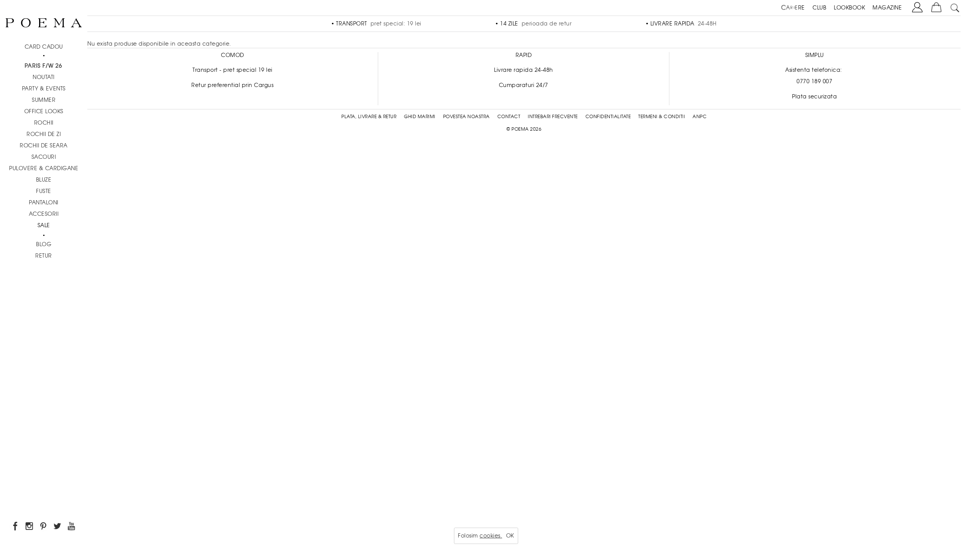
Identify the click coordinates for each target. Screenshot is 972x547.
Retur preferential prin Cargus (232, 85)
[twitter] (58, 527)
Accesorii (44, 214)
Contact (509, 116)
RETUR (43, 256)
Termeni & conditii (661, 116)
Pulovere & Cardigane (43, 168)
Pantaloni (43, 202)
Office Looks (43, 111)
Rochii (44, 123)
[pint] (44, 527)
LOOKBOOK (849, 8)
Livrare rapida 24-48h (523, 70)
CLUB (819, 8)
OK (510, 536)
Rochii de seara (44, 145)
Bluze (44, 180)
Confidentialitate (608, 116)
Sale (44, 225)
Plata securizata (814, 96)
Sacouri (44, 157)
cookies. (491, 536)
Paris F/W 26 (43, 66)
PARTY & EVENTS (44, 88)
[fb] (16, 527)
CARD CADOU (44, 47)
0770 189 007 (814, 81)
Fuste (43, 191)
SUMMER (43, 100)
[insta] (30, 527)
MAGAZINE (887, 8)
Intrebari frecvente (553, 116)
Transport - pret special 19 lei (233, 70)
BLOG (43, 244)
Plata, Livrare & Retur (368, 116)
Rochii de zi (44, 134)
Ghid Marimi (420, 116)
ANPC (700, 116)
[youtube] (72, 527)
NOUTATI (44, 77)
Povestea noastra (466, 116)
